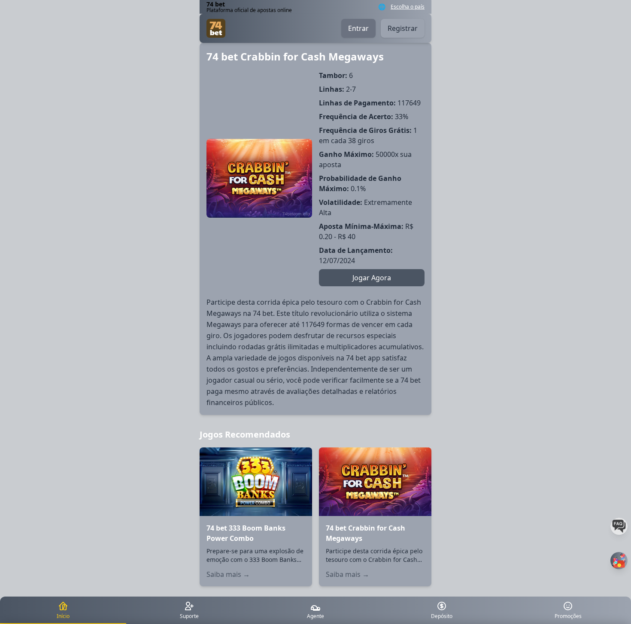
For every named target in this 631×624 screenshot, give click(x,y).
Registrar (403, 28)
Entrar (358, 28)
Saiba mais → (228, 574)
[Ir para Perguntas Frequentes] (619, 526)
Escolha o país (408, 6)
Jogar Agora (371, 277)
